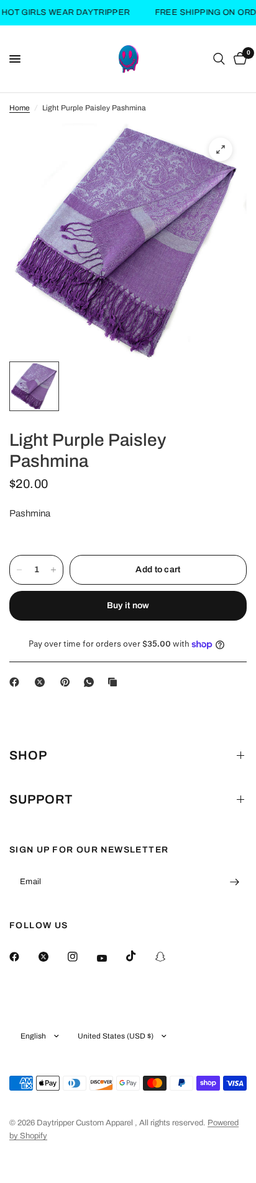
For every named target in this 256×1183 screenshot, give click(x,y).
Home (19, 108)
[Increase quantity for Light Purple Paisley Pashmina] (53, 570)
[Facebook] (16, 682)
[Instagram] (81, 956)
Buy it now (128, 605)
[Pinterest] (67, 682)
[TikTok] (139, 956)
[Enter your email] (234, 882)
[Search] (219, 58)
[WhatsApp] (91, 682)
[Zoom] (220, 149)
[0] (238, 58)
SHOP (28, 755)
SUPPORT (41, 799)
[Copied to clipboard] (114, 682)
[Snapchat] (169, 956)
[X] (42, 682)
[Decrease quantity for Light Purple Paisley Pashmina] (19, 570)
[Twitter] (52, 956)
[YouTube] (110, 958)
